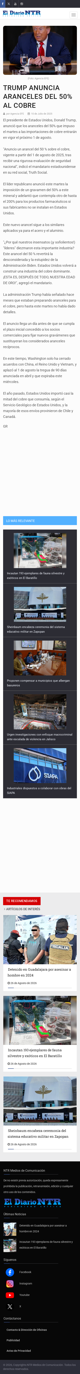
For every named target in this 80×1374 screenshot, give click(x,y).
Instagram (25, 1283)
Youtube (24, 1294)
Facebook (25, 1272)
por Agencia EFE (15, 113)
